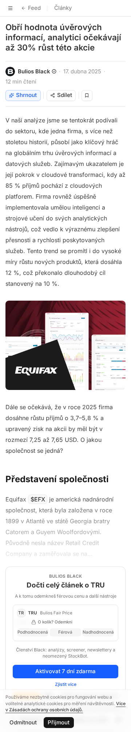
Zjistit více (65, 684)
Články (63, 7)
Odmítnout (23, 722)
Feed (34, 7)
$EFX (38, 499)
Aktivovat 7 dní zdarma (65, 671)
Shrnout (26, 95)
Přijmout (59, 722)
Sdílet (64, 95)
